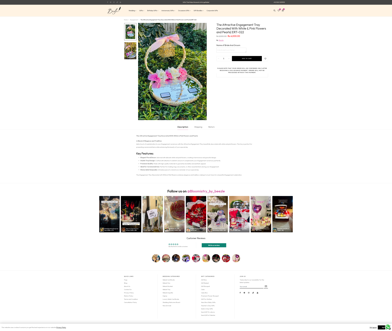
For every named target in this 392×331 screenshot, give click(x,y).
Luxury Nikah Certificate (171, 299)
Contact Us (127, 289)
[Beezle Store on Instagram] (114, 2)
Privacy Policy (129, 293)
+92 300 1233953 (279, 2)
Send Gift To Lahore (208, 312)
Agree (384, 327)
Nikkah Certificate (169, 280)
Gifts (141, 11)
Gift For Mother (206, 299)
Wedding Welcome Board (171, 302)
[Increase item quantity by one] (229, 58)
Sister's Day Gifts (207, 309)
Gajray (165, 296)
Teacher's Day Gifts (208, 306)
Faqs (125, 280)
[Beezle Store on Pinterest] (110, 2)
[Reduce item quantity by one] (218, 58)
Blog (125, 283)
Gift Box (204, 280)
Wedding (132, 11)
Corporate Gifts (212, 11)
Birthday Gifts (152, 11)
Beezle (221, 40)
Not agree (373, 327)
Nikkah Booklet (168, 286)
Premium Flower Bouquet (210, 296)
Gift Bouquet (205, 286)
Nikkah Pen (166, 283)
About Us (127, 286)
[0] (278, 11)
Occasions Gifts (183, 11)
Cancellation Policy (130, 302)
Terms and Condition (131, 299)
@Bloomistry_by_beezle (206, 191)
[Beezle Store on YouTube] (120, 2)
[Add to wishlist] (265, 58)
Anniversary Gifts (167, 11)
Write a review (214, 245)
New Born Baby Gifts (208, 302)
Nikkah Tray (166, 289)
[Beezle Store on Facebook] (107, 2)
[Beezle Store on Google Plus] (117, 2)
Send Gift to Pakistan (208, 315)
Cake (203, 289)
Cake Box (204, 293)
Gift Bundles (198, 11)
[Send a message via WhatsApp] (388, 327)
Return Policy (128, 296)
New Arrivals (167, 306)
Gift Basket (205, 283)
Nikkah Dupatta (168, 293)
